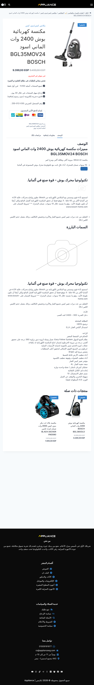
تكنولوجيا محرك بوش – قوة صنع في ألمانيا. (57, 283)
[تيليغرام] (43, 671)
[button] (71, 64)
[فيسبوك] (58, 671)
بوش (34, 128)
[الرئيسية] (90, 13)
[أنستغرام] (51, 671)
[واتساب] (36, 671)
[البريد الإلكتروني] (62, 671)
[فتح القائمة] (91, 5)
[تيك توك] (39, 671)
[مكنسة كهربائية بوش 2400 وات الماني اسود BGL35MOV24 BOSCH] (68, 41)
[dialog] (48, 190)
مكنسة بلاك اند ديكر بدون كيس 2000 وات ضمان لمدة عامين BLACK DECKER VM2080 (47, 429)
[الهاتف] (47, 671)
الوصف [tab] (59, 135)
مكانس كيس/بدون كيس (35, 26)
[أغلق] (84, 169)
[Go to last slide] (64, 64)
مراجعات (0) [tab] (36, 135)
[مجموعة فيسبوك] (54, 671)
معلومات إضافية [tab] (49, 135)
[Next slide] (72, 64)
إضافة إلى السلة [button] (79, 445)
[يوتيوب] (32, 671)
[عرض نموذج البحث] (9, 5)
